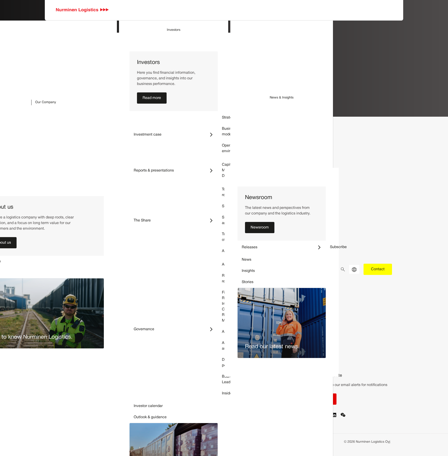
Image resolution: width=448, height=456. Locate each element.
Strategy (229, 117)
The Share (176, 220)
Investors (173, 30)
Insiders (228, 393)
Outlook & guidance (150, 417)
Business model (229, 131)
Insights (248, 271)
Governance (176, 329)
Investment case (176, 134)
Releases (284, 247)
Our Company (45, 102)
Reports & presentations (176, 170)
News (246, 259)
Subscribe (338, 247)
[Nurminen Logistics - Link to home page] (82, 10)
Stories (247, 282)
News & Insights (282, 97)
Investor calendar (148, 406)
